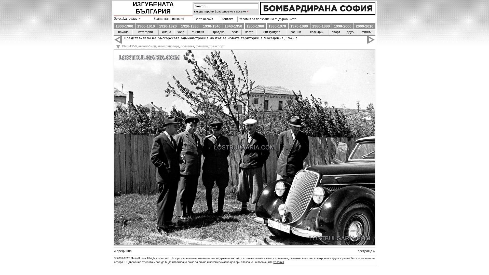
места (249, 32)
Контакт (226, 19)
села (235, 32)
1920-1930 (190, 26)
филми (367, 32)
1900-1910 (146, 26)
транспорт (217, 46)
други (351, 32)
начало (123, 32)
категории (145, 32)
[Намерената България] (318, 14)
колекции (316, 32)
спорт (336, 32)
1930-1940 (212, 26)
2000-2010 (364, 26)
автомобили (147, 46)
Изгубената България (153, 8)
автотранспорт (168, 46)
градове (219, 32)
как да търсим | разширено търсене (220, 11)
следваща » (366, 251)
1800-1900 (124, 26)
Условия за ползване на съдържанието (267, 19)
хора (181, 32)
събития (198, 32)
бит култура (271, 32)
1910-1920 (168, 26)
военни (296, 32)
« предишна (123, 251)
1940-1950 (233, 26)
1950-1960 (255, 26)
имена (166, 32)
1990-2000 (342, 26)
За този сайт (203, 19)
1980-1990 (321, 26)
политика (187, 46)
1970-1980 (299, 26)
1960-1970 (277, 26)
